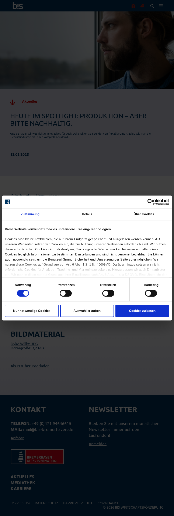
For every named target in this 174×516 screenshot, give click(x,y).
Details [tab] (87, 214)
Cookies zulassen (142, 311)
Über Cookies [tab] (144, 214)
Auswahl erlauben (87, 311)
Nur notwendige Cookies (31, 311)
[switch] (66, 293)
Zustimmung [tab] (30, 214)
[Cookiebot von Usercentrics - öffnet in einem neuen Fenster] (150, 202)
